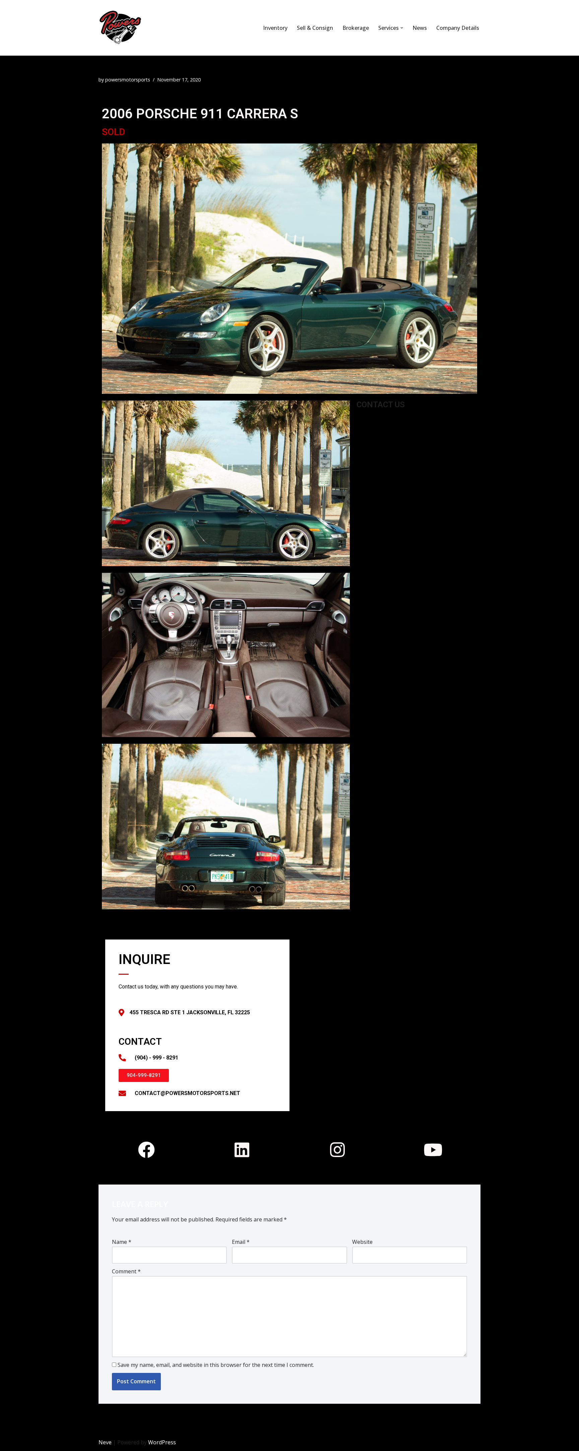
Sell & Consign (315, 28)
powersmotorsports (127, 79)
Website (362, 1242)
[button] (401, 27)
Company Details (457, 28)
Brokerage (355, 28)
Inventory (275, 28)
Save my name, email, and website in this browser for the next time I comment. (216, 1365)
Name (121, 1242)
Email (241, 1242)
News (419, 28)
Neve (105, 1442)
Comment (126, 1271)
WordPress (162, 1442)
